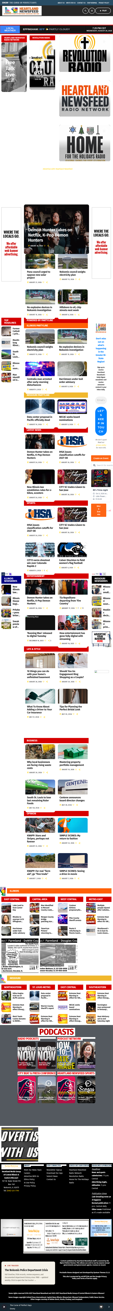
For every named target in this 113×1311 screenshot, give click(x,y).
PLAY (103, 10)
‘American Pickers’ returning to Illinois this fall (47, 932)
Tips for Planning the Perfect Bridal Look (71, 708)
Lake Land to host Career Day (18, 907)
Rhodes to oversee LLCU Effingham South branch (18, 920)
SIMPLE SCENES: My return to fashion (70, 837)
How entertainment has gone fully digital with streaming (72, 636)
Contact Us (51, 1179)
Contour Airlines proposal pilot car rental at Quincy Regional (75, 911)
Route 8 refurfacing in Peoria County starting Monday (75, 933)
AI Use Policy (29, 1182)
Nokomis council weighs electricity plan (72, 273)
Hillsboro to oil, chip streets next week (70, 309)
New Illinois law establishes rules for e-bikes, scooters (39, 490)
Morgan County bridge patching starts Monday (47, 920)
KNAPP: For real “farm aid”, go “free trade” (38, 872)
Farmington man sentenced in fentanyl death (103, 1008)
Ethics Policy (29, 1179)
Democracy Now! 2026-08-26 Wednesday (45, 1065)
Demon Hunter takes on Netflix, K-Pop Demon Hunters (40, 454)
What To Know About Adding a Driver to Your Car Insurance (39, 709)
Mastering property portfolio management (72, 763)
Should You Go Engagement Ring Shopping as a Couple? (72, 674)
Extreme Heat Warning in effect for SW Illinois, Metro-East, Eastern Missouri (103, 923)
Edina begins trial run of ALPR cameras (19, 995)
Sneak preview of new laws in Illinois (16, 628)
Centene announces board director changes (72, 799)
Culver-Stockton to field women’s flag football (72, 562)
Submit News (52, 1176)
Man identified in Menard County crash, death (47, 908)
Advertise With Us (31, 1176)
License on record (98, 1265)
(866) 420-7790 (13, 1190)
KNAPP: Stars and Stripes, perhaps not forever (38, 838)
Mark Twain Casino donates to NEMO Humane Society (19, 1021)
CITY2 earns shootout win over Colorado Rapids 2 (38, 563)
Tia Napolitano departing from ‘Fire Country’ (70, 600)
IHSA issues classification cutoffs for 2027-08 (72, 454)
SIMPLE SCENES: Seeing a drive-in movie (72, 872)
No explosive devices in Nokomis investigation (39, 309)
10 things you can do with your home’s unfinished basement (38, 674)
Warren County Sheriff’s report (47, 1007)
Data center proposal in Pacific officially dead (39, 418)
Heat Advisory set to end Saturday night (103, 1018)
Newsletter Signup (54, 1170)
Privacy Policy (30, 1186)
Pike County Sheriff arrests (75, 919)
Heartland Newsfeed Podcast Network (94, 1093)
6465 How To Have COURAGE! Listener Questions (65, 1065)
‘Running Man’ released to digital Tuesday (39, 635)
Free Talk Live (10, 68)
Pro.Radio (63, 1273)
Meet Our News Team (33, 1170)
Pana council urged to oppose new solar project (38, 274)
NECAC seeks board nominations (69, 418)
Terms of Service (86, 1278)
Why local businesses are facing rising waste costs (39, 764)
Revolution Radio (76, 1176)
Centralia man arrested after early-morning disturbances (39, 381)
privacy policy (101, 445)
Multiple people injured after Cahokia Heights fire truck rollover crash (103, 911)
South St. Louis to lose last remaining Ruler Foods (39, 800)
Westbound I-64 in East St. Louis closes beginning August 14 (103, 933)
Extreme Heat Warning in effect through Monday (19, 1008)
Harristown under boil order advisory (71, 380)
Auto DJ (38, 69)
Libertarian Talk (13, 56)
